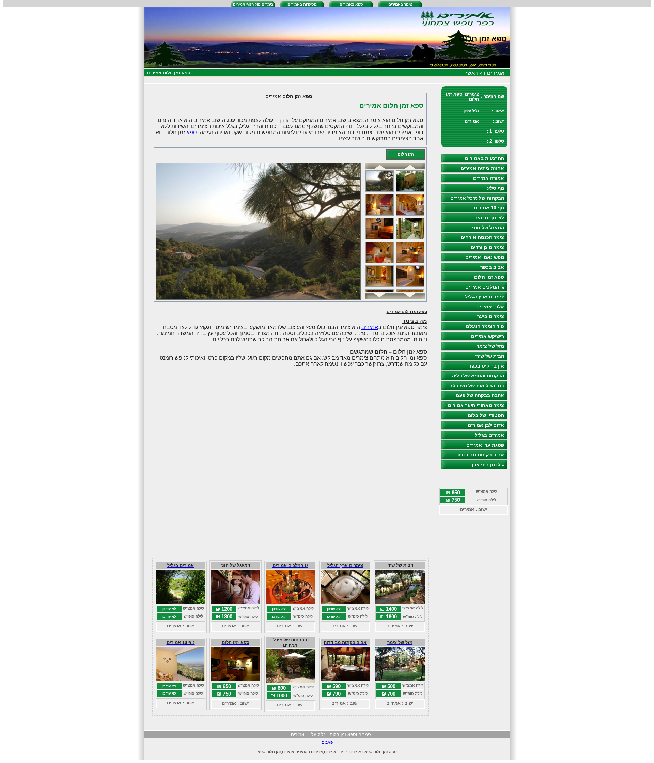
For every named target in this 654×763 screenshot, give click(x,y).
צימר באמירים (400, 4)
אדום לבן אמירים (486, 425)
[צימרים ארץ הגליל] (345, 602)
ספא (191, 132)
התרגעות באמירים (484, 158)
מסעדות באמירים (302, 4)
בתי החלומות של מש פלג (477, 385)
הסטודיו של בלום (486, 415)
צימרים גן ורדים (487, 247)
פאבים (327, 742)
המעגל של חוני (488, 227)
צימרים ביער (490, 316)
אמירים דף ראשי (485, 73)
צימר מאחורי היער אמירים (476, 405)
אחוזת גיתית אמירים (482, 168)
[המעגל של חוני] (235, 602)
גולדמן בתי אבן (488, 464)
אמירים (369, 327)
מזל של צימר (490, 346)
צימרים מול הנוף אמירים (253, 4)
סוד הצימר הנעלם (485, 326)
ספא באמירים (351, 4)
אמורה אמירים (488, 178)
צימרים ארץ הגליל (484, 296)
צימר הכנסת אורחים (482, 237)
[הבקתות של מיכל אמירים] (290, 681)
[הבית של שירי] (400, 602)
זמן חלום (406, 154)
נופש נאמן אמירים (484, 257)
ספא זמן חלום (489, 277)
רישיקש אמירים (487, 336)
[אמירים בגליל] (180, 602)
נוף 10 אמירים (489, 208)
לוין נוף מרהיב (489, 217)
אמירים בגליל (489, 435)
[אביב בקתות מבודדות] (345, 679)
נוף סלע (495, 188)
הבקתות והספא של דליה (478, 375)
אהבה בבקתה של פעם (480, 395)
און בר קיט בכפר (486, 366)
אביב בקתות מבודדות (481, 454)
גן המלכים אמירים (484, 287)
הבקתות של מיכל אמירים (477, 198)
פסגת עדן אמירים (485, 445)
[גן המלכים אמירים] (290, 602)
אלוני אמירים (490, 306)
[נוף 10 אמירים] (180, 679)
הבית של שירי (489, 356)
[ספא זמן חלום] (235, 679)
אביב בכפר (492, 267)
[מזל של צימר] (400, 679)
